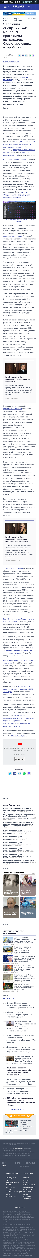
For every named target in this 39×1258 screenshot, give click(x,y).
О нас (17, 1163)
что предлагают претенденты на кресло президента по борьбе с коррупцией (18, 717)
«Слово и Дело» (18, 1148)
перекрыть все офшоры (13, 236)
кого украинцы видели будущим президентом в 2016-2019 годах (18, 689)
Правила (24, 1166)
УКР (29, 6)
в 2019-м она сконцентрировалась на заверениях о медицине (18, 650)
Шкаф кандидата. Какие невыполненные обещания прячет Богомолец (17, 831)
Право (25, 1194)
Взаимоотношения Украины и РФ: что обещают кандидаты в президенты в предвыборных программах (19, 825)
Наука (25, 1182)
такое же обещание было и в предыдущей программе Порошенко (16, 194)
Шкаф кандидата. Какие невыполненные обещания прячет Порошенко (19, 379)
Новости (8, 998)
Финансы (27, 1196)
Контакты (30, 1163)
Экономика (27, 1199)
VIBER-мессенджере (19, 736)
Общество (27, 1189)
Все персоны (11, 1196)
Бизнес (26, 1178)
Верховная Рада (12, 1182)
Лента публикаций (19, 19)
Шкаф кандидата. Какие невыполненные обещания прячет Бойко (17, 855)
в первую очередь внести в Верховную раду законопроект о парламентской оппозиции (19, 144)
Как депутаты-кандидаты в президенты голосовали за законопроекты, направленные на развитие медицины (19, 817)
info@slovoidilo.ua (19, 1207)
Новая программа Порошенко (15, 159)
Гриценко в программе (14, 568)
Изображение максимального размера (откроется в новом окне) (19, 220)
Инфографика (19, 1116)
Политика (32, 18)
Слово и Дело (6, 19)
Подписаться (19, 759)
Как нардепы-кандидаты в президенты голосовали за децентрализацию (19, 862)
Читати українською (11, 62)
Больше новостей (18, 1109)
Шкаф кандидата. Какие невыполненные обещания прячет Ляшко (17, 843)
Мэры (8, 1194)
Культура (27, 1180)
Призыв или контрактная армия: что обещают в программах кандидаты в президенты (18, 810)
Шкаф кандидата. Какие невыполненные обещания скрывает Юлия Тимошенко (16, 539)
